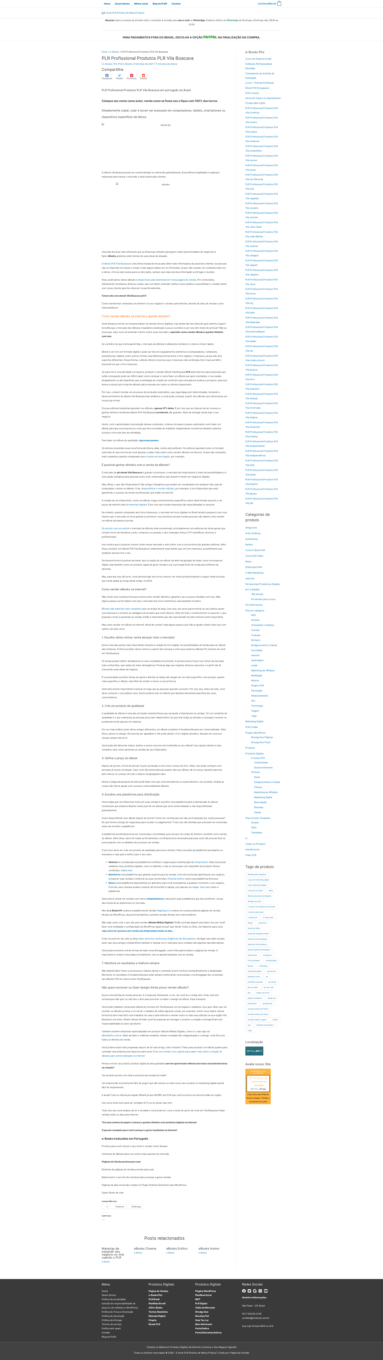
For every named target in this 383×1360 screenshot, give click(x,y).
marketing (263, 966)
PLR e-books (252, 93)
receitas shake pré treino (258, 1009)
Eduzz (111, 882)
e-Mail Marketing (254, 572)
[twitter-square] (249, 1291)
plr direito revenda (255, 982)
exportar (249, 578)
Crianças (255, 635)
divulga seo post (254, 901)
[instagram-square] (260, 1291)
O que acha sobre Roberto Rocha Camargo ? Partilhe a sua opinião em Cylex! (258, 1098)
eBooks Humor (209, 1248)
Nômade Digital (157, 1316)
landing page (271, 960)
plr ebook (272, 982)
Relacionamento (259, 695)
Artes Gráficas (252, 533)
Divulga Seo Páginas (262, 737)
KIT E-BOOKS (252, 589)
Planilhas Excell (157, 1303)
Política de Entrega (112, 1320)
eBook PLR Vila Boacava (116, 263)
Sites (254, 827)
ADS (253, 615)
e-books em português (157, 456)
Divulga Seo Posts (260, 742)
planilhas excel (254, 976)
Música (255, 680)
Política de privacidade (114, 1299)
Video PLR (250, 855)
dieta (271, 890)
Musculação (260, 802)
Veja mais (205, 887)
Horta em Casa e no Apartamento (263, 98)
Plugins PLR (257, 685)
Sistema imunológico (265, 1025)
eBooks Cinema (145, 1248)
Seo (253, 700)
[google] (255, 1291)
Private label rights (255, 103)
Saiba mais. (127, 870)
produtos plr (267, 1003)
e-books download (255, 912)
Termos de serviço (111, 1324)
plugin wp (272, 998)
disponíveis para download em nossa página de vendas (167, 279)
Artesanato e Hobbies (262, 625)
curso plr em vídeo (255, 890)
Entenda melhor (176, 878)
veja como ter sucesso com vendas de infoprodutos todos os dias (137, 930)
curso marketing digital (257, 885)
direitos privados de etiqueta (259, 896)
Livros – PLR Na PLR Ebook (259, 82)
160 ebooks (257, 594)
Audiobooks (251, 539)
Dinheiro (255, 640)
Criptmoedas (261, 762)
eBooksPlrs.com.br (112, 1035)
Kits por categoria (254, 610)
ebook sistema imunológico (259, 950)
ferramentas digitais (136, 504)
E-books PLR (258, 758)
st (246, 838)
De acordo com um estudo (116, 528)
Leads (254, 665)
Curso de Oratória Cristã (258, 58)
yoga (250, 1030)
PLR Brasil (154, 1299)
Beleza (249, 544)
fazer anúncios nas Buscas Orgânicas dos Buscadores (167, 938)
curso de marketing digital (258, 880)
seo (249, 1025)
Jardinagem (257, 660)
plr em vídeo (253, 987)
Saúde (257, 812)
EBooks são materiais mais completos (122, 608)
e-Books (107, 63)
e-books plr (252, 917)
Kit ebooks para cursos (263, 599)
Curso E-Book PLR (255, 550)
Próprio (152, 1320)
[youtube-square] (266, 1291)
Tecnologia (257, 705)
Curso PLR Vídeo (254, 555)
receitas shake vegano (257, 1019)
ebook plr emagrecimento (258, 933)
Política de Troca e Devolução (117, 1311)
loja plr (250, 966)
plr (267, 976)
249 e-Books (155, 1307)
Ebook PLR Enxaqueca (257, 88)
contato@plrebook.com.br (255, 1318)
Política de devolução (113, 1316)
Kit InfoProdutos (254, 604)
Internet (255, 655)
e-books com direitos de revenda (261, 907)
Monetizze (114, 874)
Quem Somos (109, 1295)
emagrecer (267, 955)
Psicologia (256, 690)
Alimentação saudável (257, 874)
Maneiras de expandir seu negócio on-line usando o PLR (113, 1253)
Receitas (258, 807)
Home (105, 1291)
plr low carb (268, 987)
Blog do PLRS (109, 1336)
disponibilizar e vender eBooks (157, 488)
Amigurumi (251, 527)
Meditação (256, 675)
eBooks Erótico (177, 1248)
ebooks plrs (252, 955)
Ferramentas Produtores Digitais (262, 584)
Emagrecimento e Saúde (264, 645)
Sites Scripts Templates (257, 818)
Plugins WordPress (255, 732)
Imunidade (256, 650)
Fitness (258, 787)
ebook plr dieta (254, 928)
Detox (248, 561)
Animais (255, 620)
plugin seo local (262, 993)
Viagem (255, 710)
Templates (256, 832)
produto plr (252, 1003)
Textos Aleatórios (158, 1311)
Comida (255, 630)
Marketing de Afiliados (263, 670)
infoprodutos (201, 862)
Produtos (250, 747)
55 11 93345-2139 (251, 1313)
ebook (250, 923)
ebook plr (262, 923)
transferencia (252, 849)
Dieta (257, 777)
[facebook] (244, 1291)
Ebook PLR (154, 1324)
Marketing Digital (254, 721)
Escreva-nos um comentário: (259, 1083)
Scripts (255, 822)
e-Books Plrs (155, 1295)
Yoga (253, 715)
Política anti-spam (111, 1328)
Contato (106, 1332)
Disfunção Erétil (253, 567)
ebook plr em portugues (257, 939)
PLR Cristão (251, 727)
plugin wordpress (255, 998)
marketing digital (255, 971)
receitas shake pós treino (258, 1014)
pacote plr (271, 971)
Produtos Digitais (254, 753)
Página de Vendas (158, 1291)
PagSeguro (163, 910)
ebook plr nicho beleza (257, 944)
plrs (249, 993)
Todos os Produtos (255, 843)
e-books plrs (268, 917)
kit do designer (254, 960)
